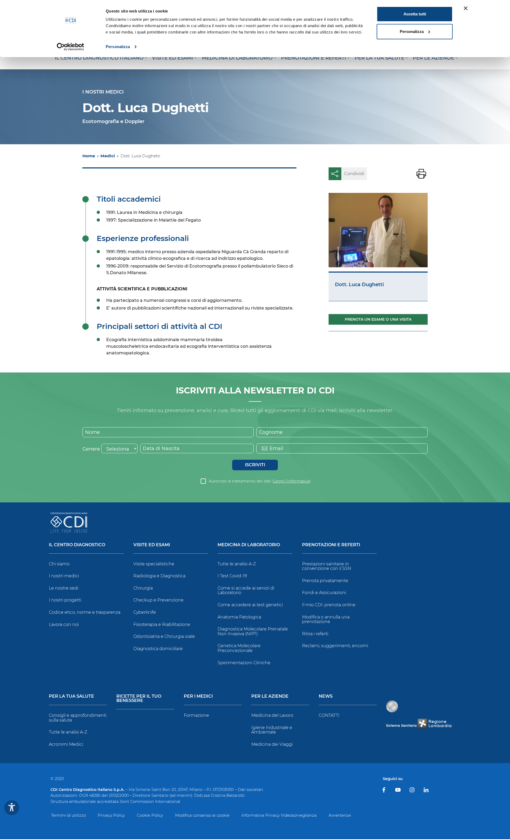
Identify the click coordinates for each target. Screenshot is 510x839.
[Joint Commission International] (392, 706)
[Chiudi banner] (466, 8)
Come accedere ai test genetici (250, 604)
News (326, 696)
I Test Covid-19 (232, 575)
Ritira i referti (315, 633)
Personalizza (118, 46)
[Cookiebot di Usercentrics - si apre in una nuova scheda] (70, 47)
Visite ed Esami (151, 545)
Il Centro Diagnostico (77, 545)
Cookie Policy (150, 815)
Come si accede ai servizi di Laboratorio (246, 590)
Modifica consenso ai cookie (202, 815)
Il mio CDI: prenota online (328, 604)
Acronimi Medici (66, 744)
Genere (91, 449)
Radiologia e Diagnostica (159, 575)
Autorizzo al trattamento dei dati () (260, 481)
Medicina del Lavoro (272, 715)
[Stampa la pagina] (421, 173)
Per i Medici (198, 696)
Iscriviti (255, 464)
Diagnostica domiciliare (158, 648)
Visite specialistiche (153, 563)
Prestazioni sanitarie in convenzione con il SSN (326, 566)
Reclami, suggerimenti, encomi (335, 645)
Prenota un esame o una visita (378, 319)
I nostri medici (64, 575)
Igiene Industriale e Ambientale (271, 730)
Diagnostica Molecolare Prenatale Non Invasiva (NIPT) (253, 631)
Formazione (196, 715)
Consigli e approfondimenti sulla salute (78, 718)
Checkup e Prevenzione (158, 600)
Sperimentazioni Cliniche (244, 662)
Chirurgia (143, 588)
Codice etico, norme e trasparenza (84, 612)
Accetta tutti (414, 14)
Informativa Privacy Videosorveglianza (279, 815)
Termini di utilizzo (68, 815)
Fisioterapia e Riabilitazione (161, 624)
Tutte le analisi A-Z (237, 563)
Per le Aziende (269, 696)
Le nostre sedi (63, 588)
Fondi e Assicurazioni (324, 592)
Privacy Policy (111, 815)
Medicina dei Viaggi (272, 744)
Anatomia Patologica (239, 617)
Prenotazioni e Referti (331, 545)
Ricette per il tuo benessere (138, 698)
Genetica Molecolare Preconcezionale (239, 648)
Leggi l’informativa (291, 481)
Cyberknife (144, 612)
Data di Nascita (161, 448)
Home (88, 155)
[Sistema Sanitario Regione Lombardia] (418, 723)
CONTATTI (329, 715)
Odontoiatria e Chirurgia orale (164, 636)
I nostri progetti (65, 600)
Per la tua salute (71, 696)
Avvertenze (340, 815)
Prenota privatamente (325, 580)
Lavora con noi (64, 624)
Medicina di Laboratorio (249, 545)
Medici (107, 155)
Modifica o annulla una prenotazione (326, 619)
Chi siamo (59, 563)
